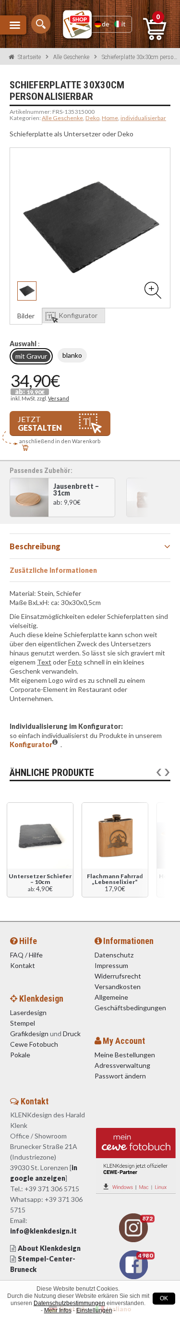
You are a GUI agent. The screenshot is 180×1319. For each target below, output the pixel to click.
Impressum (111, 965)
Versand (58, 398)
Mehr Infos (58, 1310)
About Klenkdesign (49, 1248)
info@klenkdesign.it (43, 1231)
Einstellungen (94, 1310)
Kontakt (23, 965)
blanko (72, 355)
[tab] (90, 546)
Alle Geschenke (71, 57)
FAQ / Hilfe (26, 955)
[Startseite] (77, 24)
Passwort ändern (120, 1076)
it (123, 24)
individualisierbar (143, 117)
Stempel (22, 1023)
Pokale (20, 1055)
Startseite (29, 57)
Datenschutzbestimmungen (69, 1303)
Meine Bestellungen (125, 1055)
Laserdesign (28, 1012)
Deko (92, 117)
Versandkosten (118, 986)
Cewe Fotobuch (34, 1044)
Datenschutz (114, 955)
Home (110, 117)
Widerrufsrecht (118, 976)
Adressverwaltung (122, 1065)
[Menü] (13, 25)
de (105, 24)
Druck (72, 1033)
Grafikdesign (29, 1033)
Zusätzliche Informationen (53, 570)
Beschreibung (35, 546)
